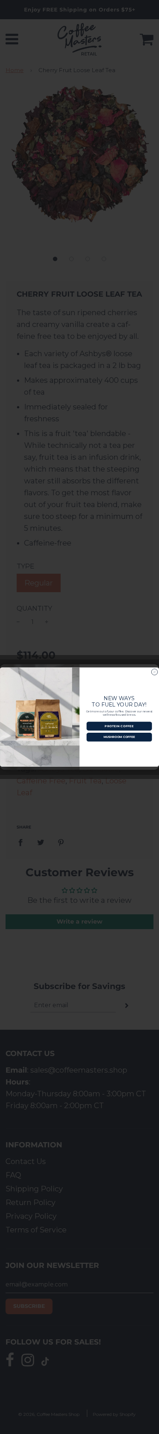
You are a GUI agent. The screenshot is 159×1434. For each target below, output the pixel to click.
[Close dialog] (154, 672)
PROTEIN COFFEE (119, 726)
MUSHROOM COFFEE (119, 737)
